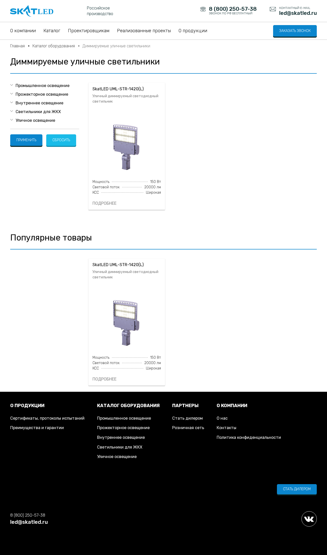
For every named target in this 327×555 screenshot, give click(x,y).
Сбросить (61, 140)
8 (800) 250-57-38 (27, 515)
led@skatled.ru (29, 522)
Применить (26, 140)
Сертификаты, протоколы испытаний (47, 418)
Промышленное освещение (42, 85)
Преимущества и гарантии (37, 427)
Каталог (51, 31)
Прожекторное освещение (42, 94)
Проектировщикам (88, 31)
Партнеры (185, 405)
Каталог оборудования (53, 45)
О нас (222, 418)
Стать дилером (187, 418)
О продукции (193, 31)
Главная (17, 45)
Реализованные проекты (144, 31)
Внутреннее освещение (39, 103)
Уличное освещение (35, 120)
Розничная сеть (188, 427)
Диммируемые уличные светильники (116, 45)
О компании (23, 31)
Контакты (226, 427)
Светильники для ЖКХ (38, 111)
